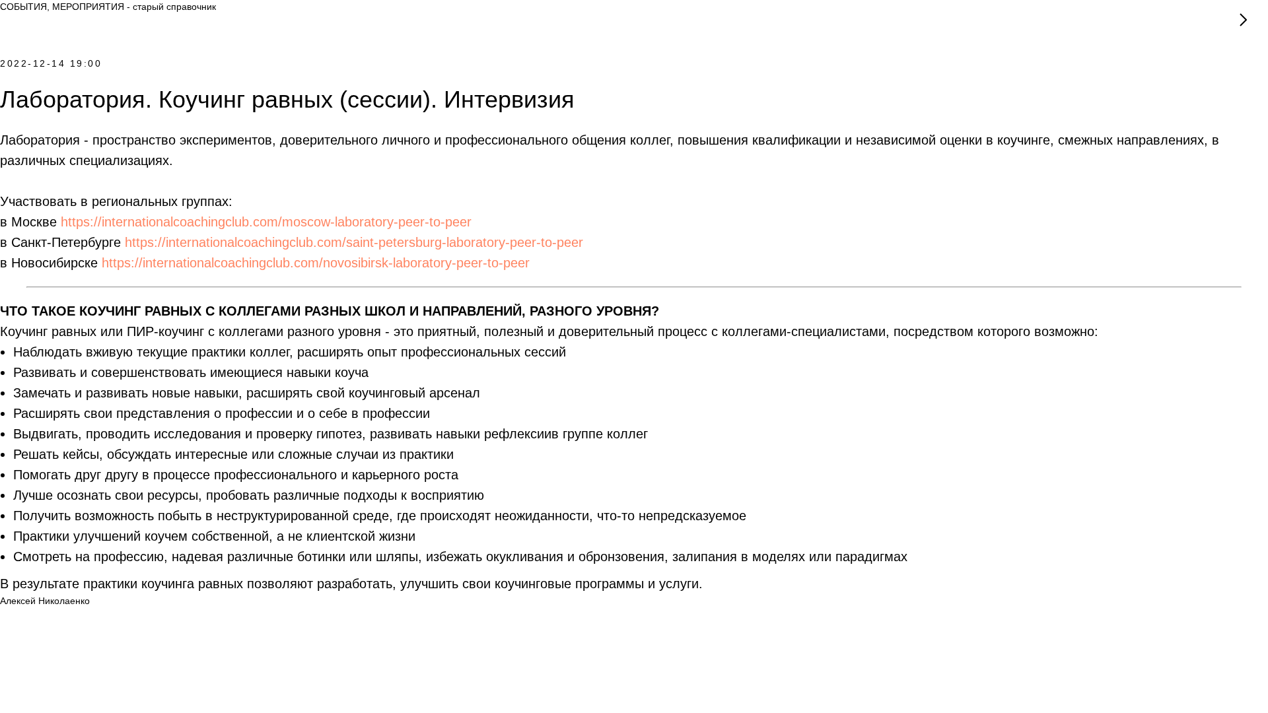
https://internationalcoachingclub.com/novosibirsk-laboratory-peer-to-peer (316, 262)
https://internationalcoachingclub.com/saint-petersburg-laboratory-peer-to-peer (354, 242)
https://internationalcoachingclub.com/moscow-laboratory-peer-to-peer (266, 222)
